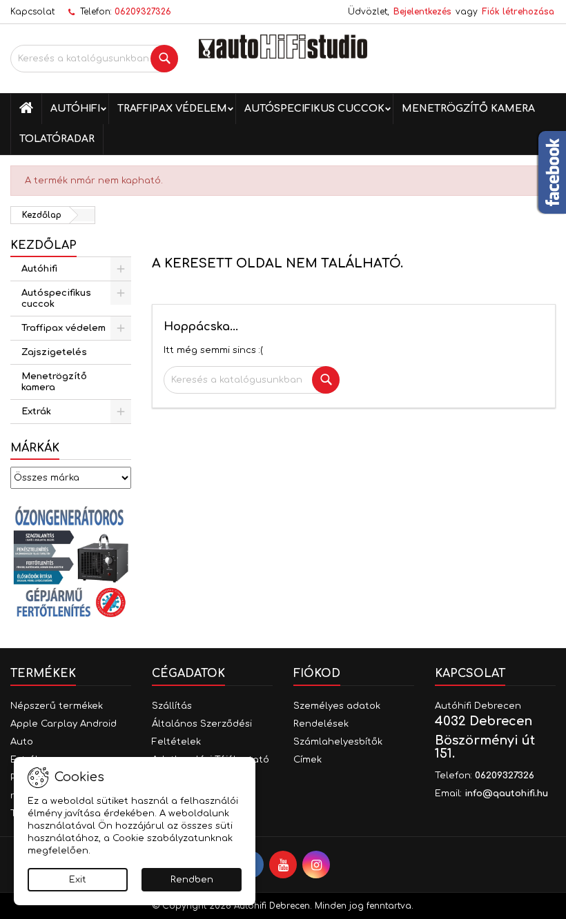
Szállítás (172, 706)
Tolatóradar (57, 139)
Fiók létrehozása (518, 12)
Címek (307, 760)
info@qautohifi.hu (506, 793)
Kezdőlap (43, 245)
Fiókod (316, 673)
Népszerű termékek (56, 706)
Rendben (191, 880)
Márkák (34, 448)
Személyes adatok (336, 706)
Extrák (36, 411)
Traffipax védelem (172, 108)
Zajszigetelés (54, 352)
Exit (77, 880)
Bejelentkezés (422, 12)
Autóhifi (75, 108)
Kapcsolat (32, 12)
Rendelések (321, 724)
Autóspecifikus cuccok (314, 108)
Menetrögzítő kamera (468, 108)
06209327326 (143, 12)
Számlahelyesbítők (337, 742)
